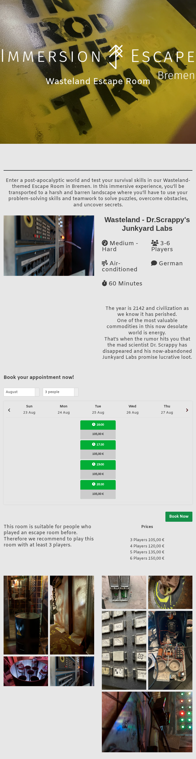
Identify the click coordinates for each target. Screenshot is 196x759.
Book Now (179, 516)
